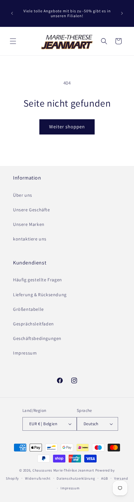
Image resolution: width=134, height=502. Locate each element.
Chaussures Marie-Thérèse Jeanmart (63, 470)
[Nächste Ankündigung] (122, 13)
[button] (13, 41)
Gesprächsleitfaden (33, 324)
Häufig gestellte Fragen (37, 280)
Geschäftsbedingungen (37, 338)
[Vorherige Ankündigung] (12, 13)
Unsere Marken (29, 224)
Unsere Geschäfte (31, 210)
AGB (104, 478)
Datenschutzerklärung (76, 478)
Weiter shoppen (67, 126)
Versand (121, 478)
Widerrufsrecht (38, 478)
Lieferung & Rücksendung (40, 295)
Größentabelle (28, 309)
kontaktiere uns (30, 239)
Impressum (25, 353)
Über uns (22, 195)
